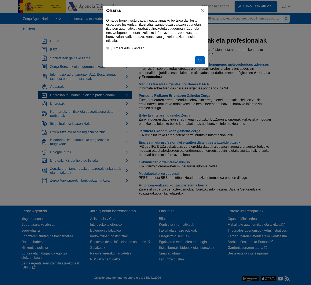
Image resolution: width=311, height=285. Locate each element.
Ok (200, 60)
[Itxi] (202, 10)
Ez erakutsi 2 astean (129, 48)
